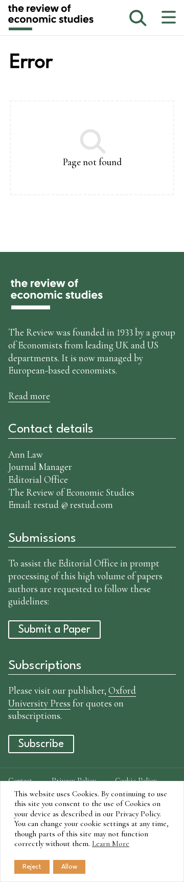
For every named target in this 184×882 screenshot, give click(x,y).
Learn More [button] (110, 843)
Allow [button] (69, 867)
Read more (29, 396)
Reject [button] (31, 867)
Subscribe (41, 744)
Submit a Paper (54, 629)
